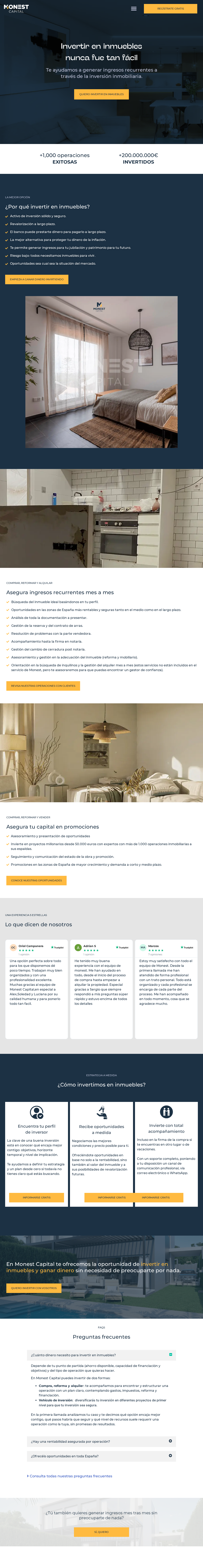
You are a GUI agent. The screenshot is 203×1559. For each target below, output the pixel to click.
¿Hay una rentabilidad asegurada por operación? (70, 1441)
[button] (133, 8)
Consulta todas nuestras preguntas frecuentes (70, 1476)
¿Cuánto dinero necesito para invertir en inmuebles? (73, 1355)
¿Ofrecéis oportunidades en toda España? (65, 1456)
